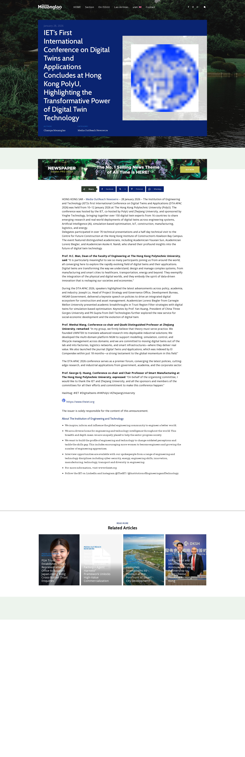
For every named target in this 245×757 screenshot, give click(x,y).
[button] (204, 7)
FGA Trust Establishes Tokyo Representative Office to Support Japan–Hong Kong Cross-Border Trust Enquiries (55, 570)
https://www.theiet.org (80, 401)
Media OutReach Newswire (93, 130)
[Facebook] (188, 7)
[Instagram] (193, 7)
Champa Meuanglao (55, 130)
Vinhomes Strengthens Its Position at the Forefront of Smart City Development (139, 574)
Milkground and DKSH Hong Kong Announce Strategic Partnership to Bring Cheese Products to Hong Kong (181, 570)
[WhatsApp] (197, 7)
